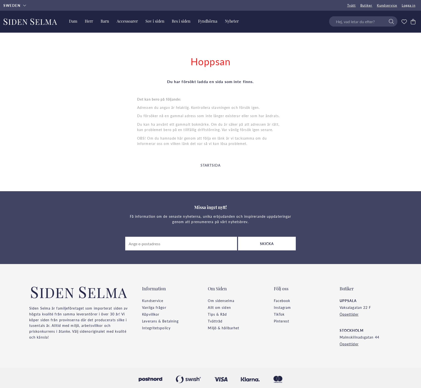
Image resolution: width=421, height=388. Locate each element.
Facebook (282, 300)
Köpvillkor (150, 314)
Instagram (282, 307)
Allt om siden (219, 307)
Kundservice (387, 5)
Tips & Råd (217, 314)
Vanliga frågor (154, 307)
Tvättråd (215, 321)
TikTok (279, 314)
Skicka (267, 243)
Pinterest (281, 321)
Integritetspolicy (156, 327)
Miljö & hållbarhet (223, 327)
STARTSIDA (211, 165)
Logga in (408, 5)
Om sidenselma (221, 300)
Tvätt (351, 5)
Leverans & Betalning (160, 321)
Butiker (366, 5)
